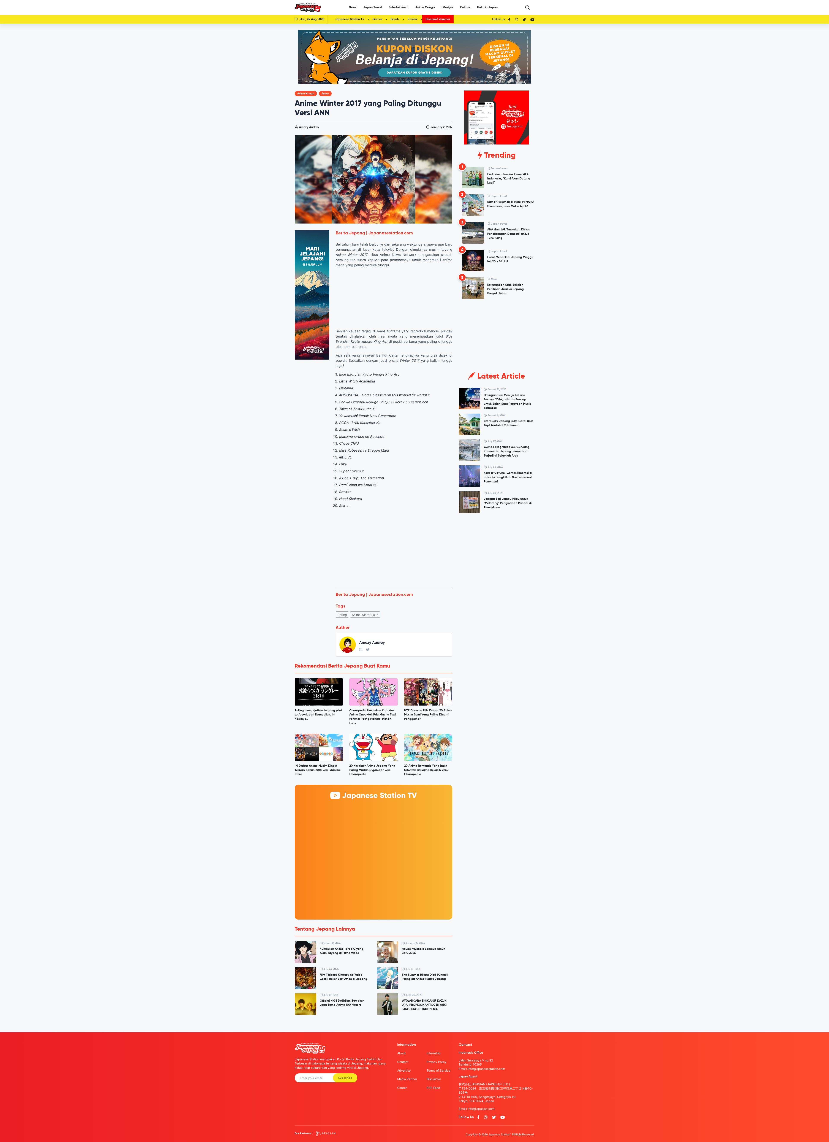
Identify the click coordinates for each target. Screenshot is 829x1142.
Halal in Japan (487, 7)
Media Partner (407, 1079)
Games (377, 19)
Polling (342, 615)
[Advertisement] (394, 552)
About (401, 1053)
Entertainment (398, 7)
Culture (465, 7)
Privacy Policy (436, 1062)
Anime (325, 93)
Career (402, 1088)
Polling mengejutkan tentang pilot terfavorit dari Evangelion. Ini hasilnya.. (318, 714)
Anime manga (305, 93)
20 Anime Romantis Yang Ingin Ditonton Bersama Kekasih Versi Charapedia (426, 770)
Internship (434, 1053)
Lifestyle (447, 7)
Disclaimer (434, 1079)
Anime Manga (425, 7)
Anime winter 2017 (365, 615)
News (352, 7)
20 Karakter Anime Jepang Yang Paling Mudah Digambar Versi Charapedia (372, 770)
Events (395, 19)
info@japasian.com (481, 1108)
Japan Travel (372, 7)
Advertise (404, 1070)
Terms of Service (438, 1070)
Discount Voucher (438, 19)
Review (413, 19)
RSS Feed (433, 1088)
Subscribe (345, 1077)
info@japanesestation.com (486, 1069)
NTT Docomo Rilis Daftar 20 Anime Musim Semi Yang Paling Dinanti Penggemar (428, 714)
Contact (402, 1062)
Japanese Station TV (349, 19)
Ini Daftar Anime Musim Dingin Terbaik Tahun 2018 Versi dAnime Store (318, 770)
